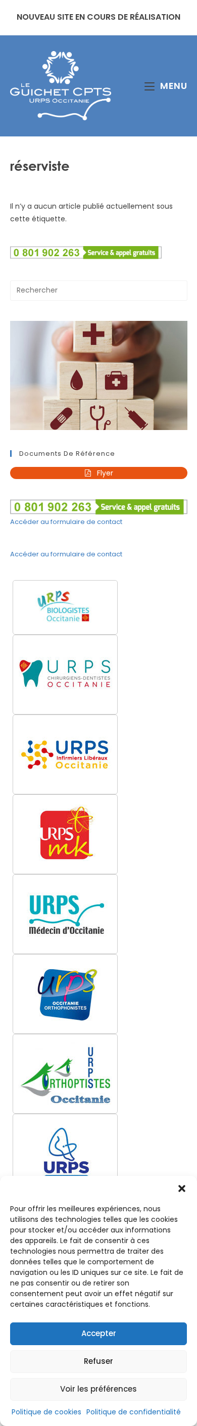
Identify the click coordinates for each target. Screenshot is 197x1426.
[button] (182, 1188)
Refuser (98, 1361)
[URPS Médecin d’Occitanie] (65, 914)
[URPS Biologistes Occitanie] (65, 607)
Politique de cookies (46, 1412)
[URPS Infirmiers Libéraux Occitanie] (65, 754)
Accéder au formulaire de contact (66, 522)
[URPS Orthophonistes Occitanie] (65, 994)
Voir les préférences (98, 1389)
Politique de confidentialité (133, 1412)
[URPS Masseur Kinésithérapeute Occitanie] (65, 834)
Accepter (98, 1333)
